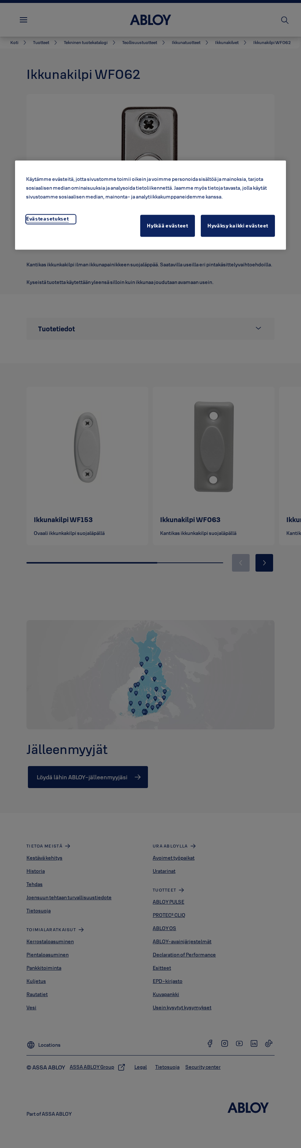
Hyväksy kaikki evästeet (237, 226)
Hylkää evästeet (167, 226)
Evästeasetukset (47, 219)
